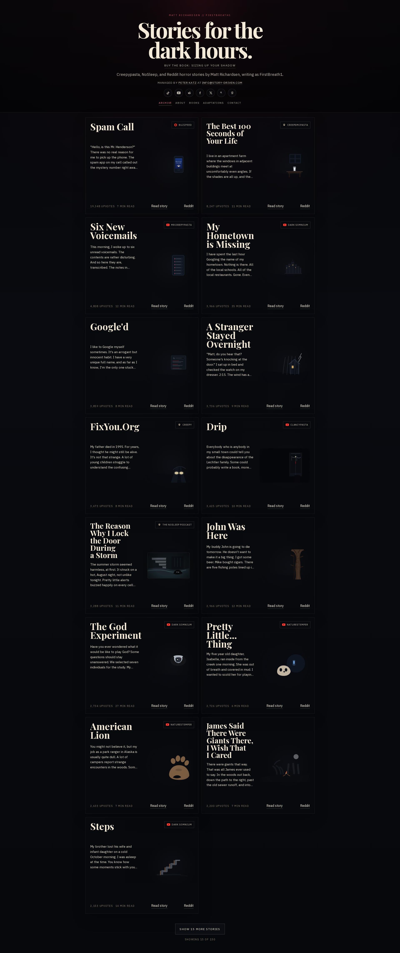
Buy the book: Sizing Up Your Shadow (200, 65)
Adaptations (213, 102)
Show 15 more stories (200, 929)
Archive (165, 102)
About (180, 102)
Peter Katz (188, 83)
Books (194, 102)
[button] (141, 165)
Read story (159, 206)
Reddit (189, 206)
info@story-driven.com (222, 83)
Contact (234, 102)
